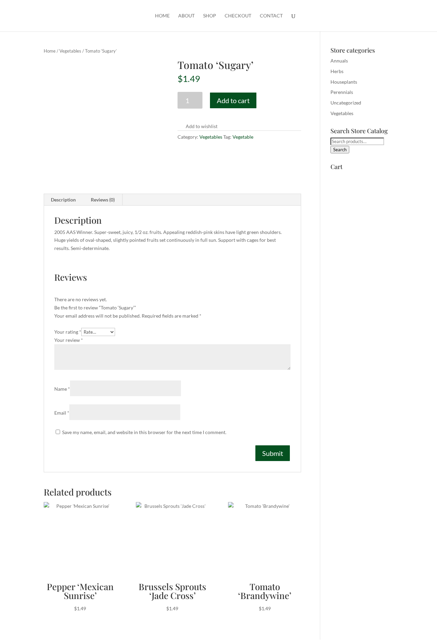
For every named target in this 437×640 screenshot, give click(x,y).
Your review (68, 340)
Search (340, 149)
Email (61, 413)
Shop (209, 15)
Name (62, 389)
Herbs (336, 71)
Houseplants (343, 82)
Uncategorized (345, 103)
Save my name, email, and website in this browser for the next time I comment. (144, 432)
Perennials (341, 92)
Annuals (339, 61)
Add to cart (233, 100)
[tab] (63, 200)
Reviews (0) (103, 200)
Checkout (238, 15)
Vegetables (70, 51)
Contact (271, 15)
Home (162, 15)
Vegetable (242, 137)
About (186, 15)
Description (63, 200)
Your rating (67, 332)
